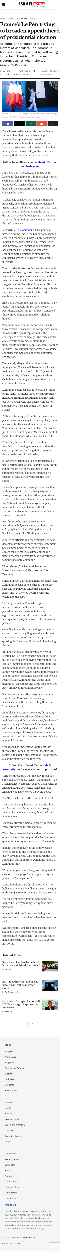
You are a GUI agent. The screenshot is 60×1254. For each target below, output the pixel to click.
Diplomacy (10, 1153)
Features (9, 1102)
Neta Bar (8, 1012)
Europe (33, 18)
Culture (8, 1073)
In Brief (8, 1113)
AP (5, 71)
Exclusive (9, 1079)
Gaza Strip (10, 1165)
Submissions (11, 1192)
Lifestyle (9, 1130)
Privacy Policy (12, 1187)
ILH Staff (8, 969)
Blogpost (9, 1062)
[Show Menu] (3, 4)
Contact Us (10, 1198)
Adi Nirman (9, 992)
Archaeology (11, 1057)
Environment (11, 1090)
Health (8, 1108)
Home (2, 18)
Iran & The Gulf (12, 1159)
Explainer (9, 1085)
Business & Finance (14, 1068)
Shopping (9, 1176)
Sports (8, 1141)
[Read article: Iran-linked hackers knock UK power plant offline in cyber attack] (50, 985)
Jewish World (12, 1119)
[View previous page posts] (27, 1024)
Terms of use (11, 1181)
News (10, 18)
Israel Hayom (29, 1237)
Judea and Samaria (15, 1125)
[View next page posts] (33, 1024)
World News (21, 18)
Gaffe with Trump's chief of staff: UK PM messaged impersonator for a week (21, 1004)
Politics (8, 1170)
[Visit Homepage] (32, 5)
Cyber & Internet (13, 1136)
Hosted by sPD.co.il (11, 1244)
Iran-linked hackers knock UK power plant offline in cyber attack (20, 985)
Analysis (9, 1051)
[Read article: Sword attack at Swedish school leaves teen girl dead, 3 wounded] (50, 966)
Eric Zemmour (25, 230)
